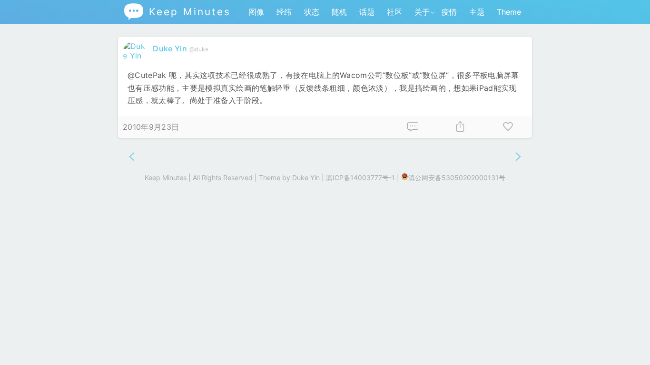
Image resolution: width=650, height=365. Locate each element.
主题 (476, 12)
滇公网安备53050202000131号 (456, 177)
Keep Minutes (177, 11)
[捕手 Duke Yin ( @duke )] (135, 55)
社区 (394, 12)
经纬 (284, 12)
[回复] (413, 127)
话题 (366, 12)
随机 (339, 12)
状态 (311, 12)
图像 (256, 12)
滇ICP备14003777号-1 (360, 177)
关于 (422, 12)
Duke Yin (170, 48)
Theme (509, 12)
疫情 (449, 12)
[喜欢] (508, 127)
